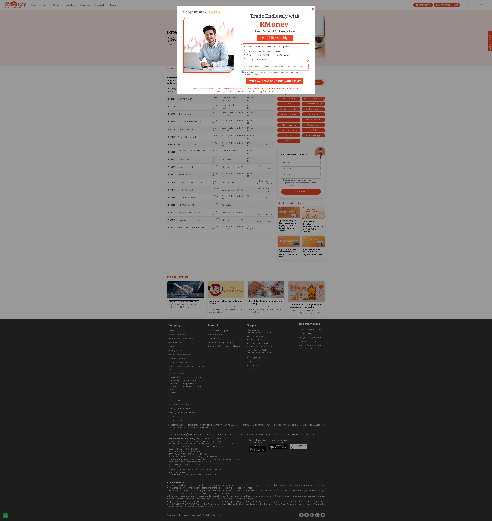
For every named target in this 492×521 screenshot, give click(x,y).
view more (254, 75)
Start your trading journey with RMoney (275, 81)
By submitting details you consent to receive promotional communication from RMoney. (273, 73)
